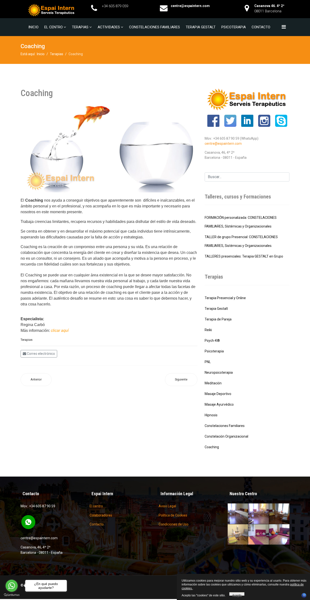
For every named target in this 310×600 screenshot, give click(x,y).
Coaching (212, 447)
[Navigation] (284, 27)
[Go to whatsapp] (12, 586)
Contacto (261, 27)
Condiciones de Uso (173, 524)
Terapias (80, 27)
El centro (53, 27)
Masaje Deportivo (218, 394)
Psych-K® (212, 340)
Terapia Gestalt (201, 27)
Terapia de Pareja (218, 319)
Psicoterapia (233, 27)
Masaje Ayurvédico (219, 404)
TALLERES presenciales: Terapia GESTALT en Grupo (244, 256)
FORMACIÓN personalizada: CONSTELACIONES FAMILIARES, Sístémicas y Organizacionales (241, 222)
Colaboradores (101, 515)
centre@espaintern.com (223, 143)
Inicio (33, 27)
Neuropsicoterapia (219, 372)
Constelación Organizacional (226, 436)
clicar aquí (60, 330)
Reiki (208, 330)
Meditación (213, 383)
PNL (208, 362)
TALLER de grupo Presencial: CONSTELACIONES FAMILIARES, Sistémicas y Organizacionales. (241, 241)
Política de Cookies (173, 515)
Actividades (109, 27)
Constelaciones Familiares (154, 27)
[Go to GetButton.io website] (11, 595)
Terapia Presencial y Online (225, 298)
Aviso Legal (167, 506)
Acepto (236, 595)
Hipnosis (211, 415)
